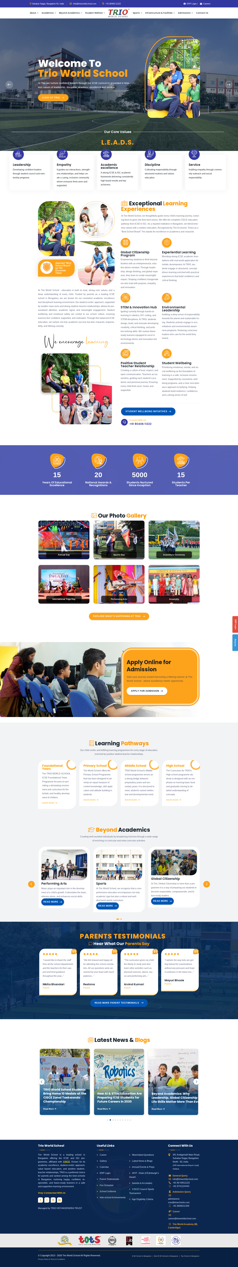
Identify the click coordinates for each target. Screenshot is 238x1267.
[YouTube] (59, 1200)
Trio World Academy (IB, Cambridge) (183, 1226)
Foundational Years (52, 767)
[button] (118, 920)
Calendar (104, 1167)
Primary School (95, 765)
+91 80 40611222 (181, 1183)
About (33, 12)
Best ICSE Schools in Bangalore (166, 1256)
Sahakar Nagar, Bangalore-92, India (48, 3)
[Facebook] (40, 1200)
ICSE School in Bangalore (142, 1256)
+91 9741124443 (181, 1186)
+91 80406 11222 (113, 3)
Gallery (103, 1161)
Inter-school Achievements (112, 1197)
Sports (136, 12)
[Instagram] (46, 1200)
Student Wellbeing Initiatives (146, 411)
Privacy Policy (43, 1259)
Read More (50, 902)
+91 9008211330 (181, 1206)
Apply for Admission (145, 691)
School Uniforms (107, 1191)
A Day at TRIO (51, 97)
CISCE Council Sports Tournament (141, 1191)
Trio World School (71, 1255)
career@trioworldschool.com (182, 1218)
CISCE (66, 1162)
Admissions (184, 12)
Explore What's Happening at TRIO (116, 616)
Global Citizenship (165, 878)
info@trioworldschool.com (185, 1179)
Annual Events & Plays (143, 1167)
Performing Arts (54, 883)
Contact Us (202, 12)
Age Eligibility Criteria (142, 1199)
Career (102, 1155)
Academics (48, 12)
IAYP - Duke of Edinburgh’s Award (144, 1175)
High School (175, 765)
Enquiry (235, 642)
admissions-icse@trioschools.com (179, 1201)
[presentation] (9, 84)
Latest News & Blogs (142, 1161)
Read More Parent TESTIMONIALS (117, 1003)
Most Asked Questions (143, 1155)
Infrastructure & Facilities (159, 12)
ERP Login (104, 1173)
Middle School (135, 765)
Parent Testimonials (109, 1179)
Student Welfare (94, 12)
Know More (48, 803)
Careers (205, 3)
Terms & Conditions (57, 1259)
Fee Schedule (106, 1185)
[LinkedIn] (53, 1200)
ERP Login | (191, 3)
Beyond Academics (69, 12)
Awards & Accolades (142, 1183)
